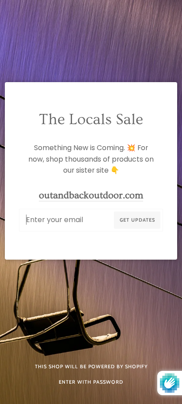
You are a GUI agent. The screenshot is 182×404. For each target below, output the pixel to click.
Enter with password (91, 382)
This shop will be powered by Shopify (91, 366)
